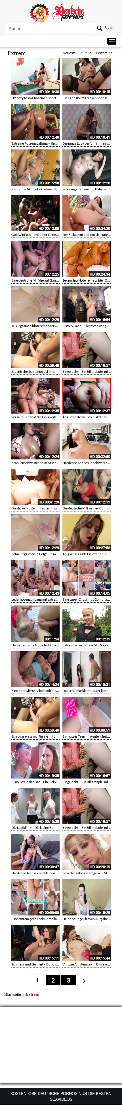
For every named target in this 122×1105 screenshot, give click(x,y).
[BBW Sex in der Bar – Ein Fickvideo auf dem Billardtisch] (35, 760)
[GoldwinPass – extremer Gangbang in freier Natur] (35, 213)
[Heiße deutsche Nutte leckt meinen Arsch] (35, 623)
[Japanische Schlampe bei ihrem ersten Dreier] (35, 350)
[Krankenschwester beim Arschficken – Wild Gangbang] (35, 441)
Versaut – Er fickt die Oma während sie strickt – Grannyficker (56, 417)
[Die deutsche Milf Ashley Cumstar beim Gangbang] (86, 487)
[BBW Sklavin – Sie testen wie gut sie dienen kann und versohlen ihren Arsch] (86, 304)
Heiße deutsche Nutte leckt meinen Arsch (41, 645)
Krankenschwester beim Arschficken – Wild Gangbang (51, 463)
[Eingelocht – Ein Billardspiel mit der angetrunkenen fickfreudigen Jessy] (86, 350)
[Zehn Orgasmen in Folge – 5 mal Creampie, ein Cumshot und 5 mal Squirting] (35, 532)
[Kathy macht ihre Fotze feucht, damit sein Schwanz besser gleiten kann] (35, 167)
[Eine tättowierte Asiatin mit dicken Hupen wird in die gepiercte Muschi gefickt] (35, 669)
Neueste (69, 52)
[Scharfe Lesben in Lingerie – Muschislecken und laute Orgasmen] (86, 852)
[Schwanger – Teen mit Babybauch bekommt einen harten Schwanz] (86, 167)
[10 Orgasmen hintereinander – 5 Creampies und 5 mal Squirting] (35, 304)
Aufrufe (85, 52)
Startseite (12, 994)
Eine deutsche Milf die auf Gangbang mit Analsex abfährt (52, 280)
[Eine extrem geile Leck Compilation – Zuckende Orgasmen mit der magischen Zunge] (35, 897)
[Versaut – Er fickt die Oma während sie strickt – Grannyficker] (35, 396)
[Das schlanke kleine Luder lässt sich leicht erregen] (86, 669)
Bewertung (104, 52)
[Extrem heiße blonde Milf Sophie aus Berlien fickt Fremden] (86, 623)
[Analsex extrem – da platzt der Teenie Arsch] (86, 396)
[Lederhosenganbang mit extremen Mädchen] (35, 578)
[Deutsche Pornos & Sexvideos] (61, 12)
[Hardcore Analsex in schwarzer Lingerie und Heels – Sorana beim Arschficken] (86, 441)
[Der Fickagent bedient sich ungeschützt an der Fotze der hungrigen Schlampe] (86, 213)
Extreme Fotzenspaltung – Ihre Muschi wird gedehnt (50, 143)
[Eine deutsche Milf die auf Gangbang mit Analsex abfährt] (35, 259)
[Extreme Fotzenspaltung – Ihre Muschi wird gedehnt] (35, 122)
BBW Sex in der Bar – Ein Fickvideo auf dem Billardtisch (52, 782)
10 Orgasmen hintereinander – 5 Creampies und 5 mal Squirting (58, 326)
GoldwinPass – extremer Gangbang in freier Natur (48, 234)
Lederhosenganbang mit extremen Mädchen (44, 599)
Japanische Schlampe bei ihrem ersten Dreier (44, 371)
